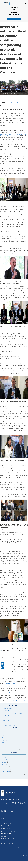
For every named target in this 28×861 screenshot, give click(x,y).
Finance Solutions (14, 16)
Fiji (2, 745)
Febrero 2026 (5, 766)
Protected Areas (7, 723)
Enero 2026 (4, 767)
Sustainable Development (9, 725)
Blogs (14, 11)
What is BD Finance (5, 822)
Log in (2, 827)
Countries (14, 12)
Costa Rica (4, 740)
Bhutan (3, 732)
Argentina (9, 105)
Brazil (3, 735)
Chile (3, 737)
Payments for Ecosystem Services (11, 722)
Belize (3, 730)
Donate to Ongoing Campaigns (8, 831)
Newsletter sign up (14, 847)
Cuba (3, 742)
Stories (14, 9)
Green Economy (7, 718)
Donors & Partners (5, 825)
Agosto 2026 (5, 756)
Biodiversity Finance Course (7, 838)
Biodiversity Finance (12, 102)
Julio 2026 (4, 757)
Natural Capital (6, 720)
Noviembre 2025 (6, 771)
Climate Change (6, 710)
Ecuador (4, 744)
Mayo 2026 (4, 761)
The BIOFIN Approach (6, 823)
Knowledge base (14, 14)
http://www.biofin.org (18, 652)
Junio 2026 (4, 759)
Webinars (3, 836)
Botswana (4, 733)
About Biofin (14, 7)
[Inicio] (7, 3)
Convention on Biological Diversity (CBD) (12, 713)
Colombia (4, 738)
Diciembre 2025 (5, 769)
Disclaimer (18, 854)
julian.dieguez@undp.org (18, 700)
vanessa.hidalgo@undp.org (12, 683)
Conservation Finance (8, 712)
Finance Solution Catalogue (7, 843)
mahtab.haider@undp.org (7, 692)
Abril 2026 (4, 762)
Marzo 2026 (4, 764)
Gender (5, 717)
